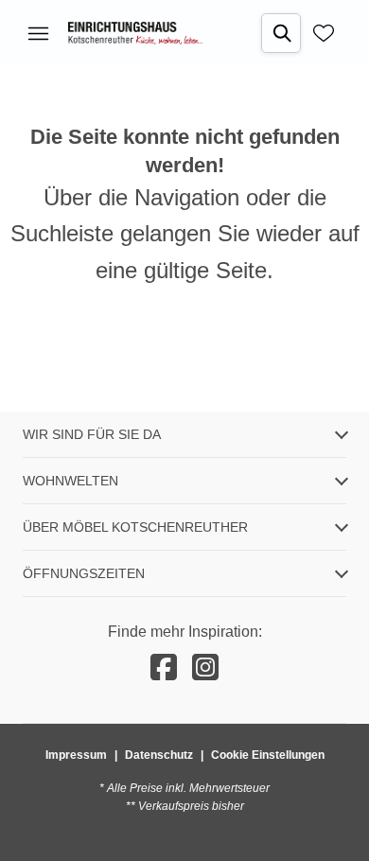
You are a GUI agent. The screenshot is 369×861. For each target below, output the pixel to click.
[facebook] (163, 668)
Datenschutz (159, 755)
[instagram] (205, 668)
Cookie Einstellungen (268, 755)
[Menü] (38, 33)
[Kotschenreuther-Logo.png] (135, 33)
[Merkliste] (323, 33)
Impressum (76, 755)
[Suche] (281, 33)
